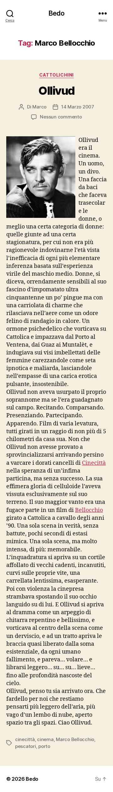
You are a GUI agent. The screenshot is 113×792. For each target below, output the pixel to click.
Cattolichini (56, 75)
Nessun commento (61, 117)
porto (44, 746)
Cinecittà (94, 463)
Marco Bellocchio (75, 739)
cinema (45, 739)
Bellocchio (89, 510)
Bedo (56, 13)
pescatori (25, 746)
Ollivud (56, 91)
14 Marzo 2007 (77, 107)
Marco (39, 107)
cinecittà (25, 739)
